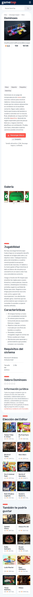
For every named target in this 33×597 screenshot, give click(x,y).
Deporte (14, 87)
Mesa (23, 14)
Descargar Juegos (14, 14)
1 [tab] (14, 203)
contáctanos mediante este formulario (16, 409)
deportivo (13, 118)
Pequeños (23, 87)
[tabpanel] (16, 196)
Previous (6, 196)
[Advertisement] (16, 66)
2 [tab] (16, 203)
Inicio (5, 14)
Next (26, 196)
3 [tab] (19, 203)
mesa (19, 97)
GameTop (8, 90)
